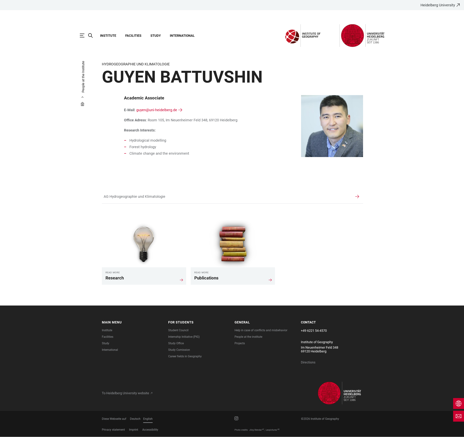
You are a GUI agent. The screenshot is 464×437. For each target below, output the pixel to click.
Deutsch (135, 419)
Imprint (133, 429)
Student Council (178, 330)
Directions (308, 362)
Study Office (176, 343)
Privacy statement (113, 429)
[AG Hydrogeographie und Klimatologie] (228, 196)
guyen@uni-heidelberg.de (156, 110)
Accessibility (150, 429)
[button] (133, 322)
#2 (278, 429)
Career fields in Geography (185, 356)
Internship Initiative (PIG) (184, 336)
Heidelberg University (437, 5)
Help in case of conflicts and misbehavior (261, 330)
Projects (240, 343)
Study (155, 35)
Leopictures (271, 430)
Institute (108, 35)
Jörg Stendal (255, 430)
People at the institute (248, 336)
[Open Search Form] (92, 35)
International (182, 35)
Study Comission (179, 350)
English (148, 419)
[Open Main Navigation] (84, 35)
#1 (263, 429)
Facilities (133, 35)
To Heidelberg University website (125, 393)
